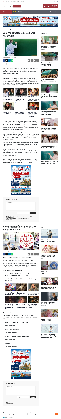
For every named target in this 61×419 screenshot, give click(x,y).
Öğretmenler (12, 29)
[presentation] (7, 12)
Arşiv (18, 1)
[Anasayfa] (3, 1)
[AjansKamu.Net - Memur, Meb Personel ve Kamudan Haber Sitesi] (12, 5)
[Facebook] (4, 60)
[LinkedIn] (9, 60)
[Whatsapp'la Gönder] (12, 60)
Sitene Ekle (22, 1)
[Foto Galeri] (57, 1)
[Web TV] (54, 1)
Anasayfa (6, 29)
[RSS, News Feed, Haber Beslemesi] (56, 414)
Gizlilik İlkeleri (18, 414)
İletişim (13, 414)
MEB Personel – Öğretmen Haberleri (35, 414)
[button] (32, 60)
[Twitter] (6, 60)
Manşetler (7, 1)
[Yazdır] (29, 60)
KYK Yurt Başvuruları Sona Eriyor (24, 11)
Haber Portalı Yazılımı (9, 417)
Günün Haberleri (13, 1)
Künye (9, 414)
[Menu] (44, 6)
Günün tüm (54, 11)
